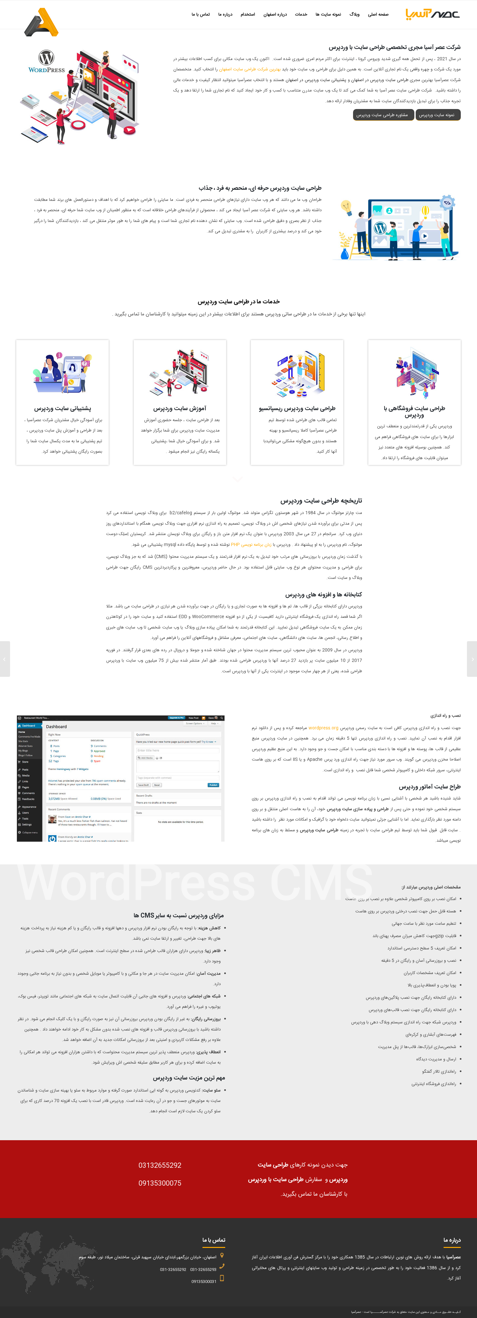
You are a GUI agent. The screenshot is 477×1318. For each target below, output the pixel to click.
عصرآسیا (356, 1312)
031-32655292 (173, 1269)
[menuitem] (378, 14)
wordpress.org (323, 728)
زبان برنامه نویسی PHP (251, 544)
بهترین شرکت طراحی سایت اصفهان (250, 69)
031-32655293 (203, 1269)
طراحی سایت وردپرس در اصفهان (380, 80)
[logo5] (427, 14)
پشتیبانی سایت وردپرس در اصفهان (316, 80)
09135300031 (203, 1281)
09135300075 (160, 1183)
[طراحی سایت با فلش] (472, 659)
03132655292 (160, 1166)
